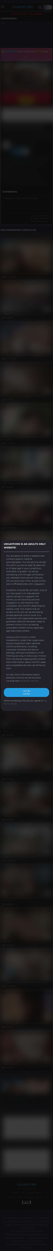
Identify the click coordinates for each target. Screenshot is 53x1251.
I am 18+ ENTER (26, 692)
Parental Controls (29, 681)
